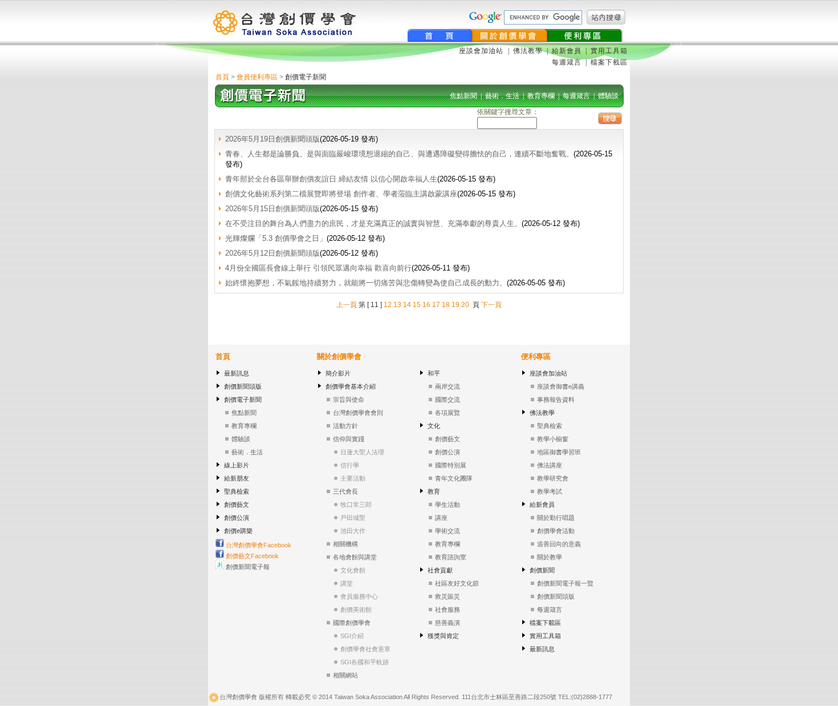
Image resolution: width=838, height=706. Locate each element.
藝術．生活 (247, 452)
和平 (434, 373)
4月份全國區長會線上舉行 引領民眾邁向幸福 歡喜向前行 (318, 268)
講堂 (346, 583)
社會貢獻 (440, 570)
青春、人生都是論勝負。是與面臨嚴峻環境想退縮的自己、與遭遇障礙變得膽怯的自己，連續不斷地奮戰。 (399, 154)
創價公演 (236, 517)
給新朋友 (236, 478)
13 (397, 305)
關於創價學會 (339, 356)
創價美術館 (356, 609)
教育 (434, 491)
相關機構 (345, 543)
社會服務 (447, 609)
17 (436, 305)
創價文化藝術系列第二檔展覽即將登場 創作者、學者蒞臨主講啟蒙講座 (341, 193)
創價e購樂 (238, 530)
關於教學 (549, 557)
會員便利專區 (257, 77)
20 (465, 305)
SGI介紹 (352, 635)
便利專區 (536, 356)
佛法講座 (549, 465)
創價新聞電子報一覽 (565, 583)
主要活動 (352, 478)
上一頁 (346, 305)
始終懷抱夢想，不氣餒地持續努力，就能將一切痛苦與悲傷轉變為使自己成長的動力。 (366, 283)
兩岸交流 (447, 386)
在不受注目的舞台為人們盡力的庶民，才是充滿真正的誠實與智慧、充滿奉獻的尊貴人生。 (373, 223)
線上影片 (236, 465)
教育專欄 (244, 425)
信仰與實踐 (348, 438)
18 (446, 305)
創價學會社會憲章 (365, 649)
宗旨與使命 (348, 399)
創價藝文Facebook (251, 555)
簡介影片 (338, 373)
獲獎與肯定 (443, 635)
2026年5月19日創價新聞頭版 (272, 139)
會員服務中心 (359, 596)
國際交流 (447, 399)
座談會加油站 (482, 51)
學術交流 (447, 530)
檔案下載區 (609, 62)
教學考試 (549, 491)
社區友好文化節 (457, 583)
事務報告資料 (556, 399)
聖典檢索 (236, 491)
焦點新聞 (244, 412)
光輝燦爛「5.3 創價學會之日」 (276, 238)
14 (407, 305)
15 (417, 305)
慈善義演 (447, 622)
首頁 (222, 77)
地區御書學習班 (559, 452)
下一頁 (491, 305)
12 (388, 305)
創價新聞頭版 (243, 386)
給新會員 (566, 51)
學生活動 (447, 504)
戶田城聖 (352, 517)
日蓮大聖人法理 (362, 452)
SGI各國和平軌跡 (364, 662)
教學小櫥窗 (552, 438)
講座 (441, 517)
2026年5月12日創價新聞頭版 (272, 253)
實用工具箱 (609, 51)
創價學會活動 (556, 530)
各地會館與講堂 (355, 557)
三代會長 (345, 491)
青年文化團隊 (454, 478)
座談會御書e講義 (560, 386)
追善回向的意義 (559, 543)
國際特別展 (450, 465)
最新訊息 (236, 373)
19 (455, 305)
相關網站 (345, 675)
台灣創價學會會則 (358, 412)
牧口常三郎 (356, 504)
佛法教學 (528, 51)
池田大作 (352, 530)
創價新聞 (542, 570)
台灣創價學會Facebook (257, 545)
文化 (434, 425)
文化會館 (352, 570)
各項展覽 (447, 412)
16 (426, 305)
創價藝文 (236, 504)
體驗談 (240, 438)
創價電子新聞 (243, 399)
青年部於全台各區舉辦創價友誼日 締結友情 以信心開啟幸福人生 (331, 179)
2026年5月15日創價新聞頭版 (272, 208)
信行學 (349, 465)
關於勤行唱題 (556, 517)
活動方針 (345, 425)
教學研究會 (552, 478)
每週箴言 (566, 62)
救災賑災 (447, 596)
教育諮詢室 (450, 557)
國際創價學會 (352, 622)
